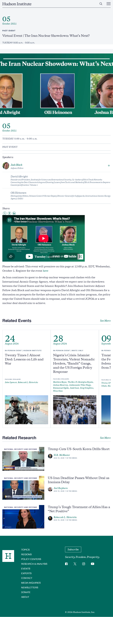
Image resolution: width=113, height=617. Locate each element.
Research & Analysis (34, 563)
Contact (26, 578)
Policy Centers (31, 559)
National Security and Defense (20, 449)
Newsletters (29, 587)
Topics (25, 549)
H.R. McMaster (62, 455)
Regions (26, 554)
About (25, 596)
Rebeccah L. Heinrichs (65, 517)
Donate (25, 592)
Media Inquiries (31, 582)
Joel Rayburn (61, 488)
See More (105, 320)
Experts (26, 573)
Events (25, 568)
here (45, 270)
